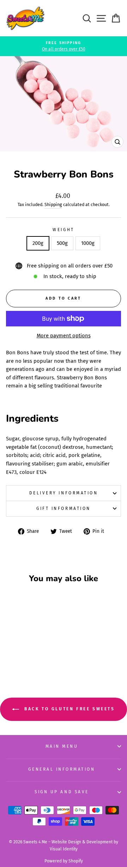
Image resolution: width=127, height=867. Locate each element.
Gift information (63, 508)
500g (62, 243)
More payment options (64, 335)
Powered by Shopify (63, 861)
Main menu (62, 746)
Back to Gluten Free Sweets (68, 708)
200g (37, 243)
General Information (61, 769)
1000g (88, 243)
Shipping (53, 204)
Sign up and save (62, 791)
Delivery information (63, 492)
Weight (63, 229)
